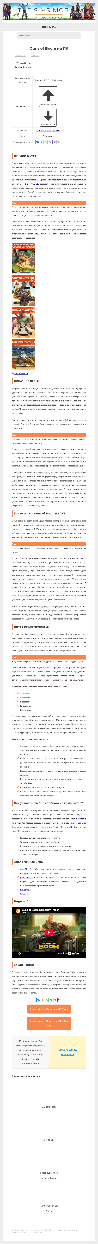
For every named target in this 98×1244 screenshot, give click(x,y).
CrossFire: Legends (36, 192)
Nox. (19, 823)
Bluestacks (81, 819)
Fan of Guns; (25, 890)
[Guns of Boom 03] (23, 337)
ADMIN (35, 55)
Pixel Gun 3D (26, 877)
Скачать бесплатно (24, 67)
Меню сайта (49, 27)
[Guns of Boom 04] (23, 305)
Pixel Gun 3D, (32, 184)
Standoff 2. (25, 894)
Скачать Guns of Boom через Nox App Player (49, 1023)
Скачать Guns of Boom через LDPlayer (49, 1009)
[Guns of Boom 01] (20, 373)
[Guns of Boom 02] (23, 369)
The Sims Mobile (49, 10)
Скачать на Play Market (48, 130)
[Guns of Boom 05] (23, 273)
